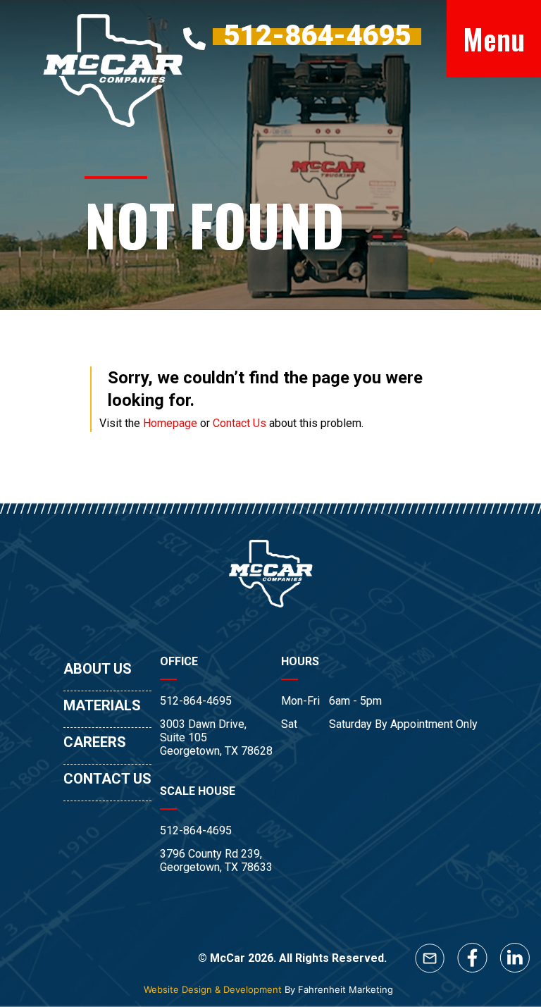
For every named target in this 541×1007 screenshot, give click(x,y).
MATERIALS (102, 705)
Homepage (170, 423)
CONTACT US (107, 778)
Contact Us (239, 423)
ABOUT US (97, 668)
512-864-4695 (196, 701)
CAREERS (94, 742)
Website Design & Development (213, 989)
